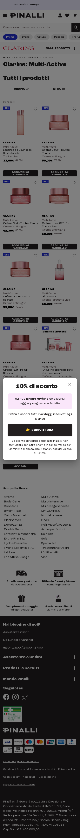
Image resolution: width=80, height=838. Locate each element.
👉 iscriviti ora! (40, 430)
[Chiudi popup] (69, 384)
